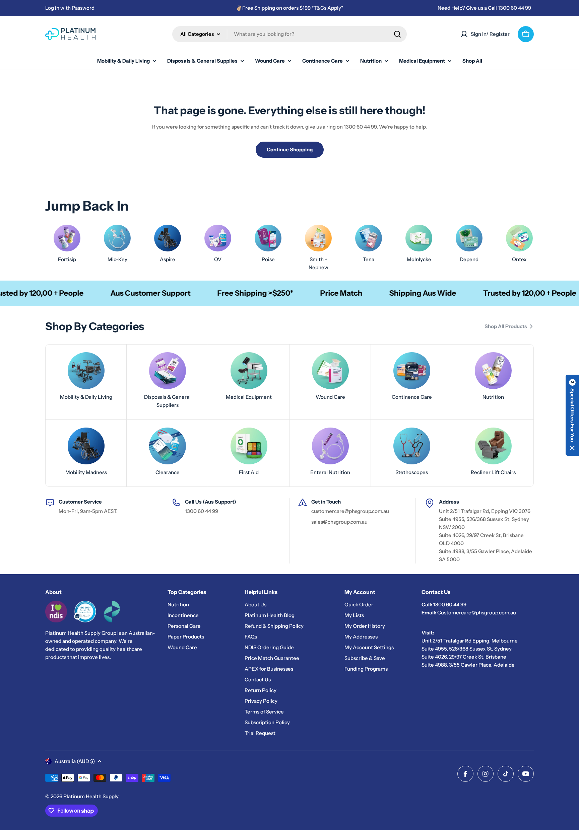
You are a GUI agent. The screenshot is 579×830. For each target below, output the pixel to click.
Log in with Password (69, 8)
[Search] (397, 34)
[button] (572, 415)
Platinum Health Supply (90, 796)
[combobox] (289, 34)
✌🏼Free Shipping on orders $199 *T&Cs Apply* (289, 8)
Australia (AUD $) (75, 761)
